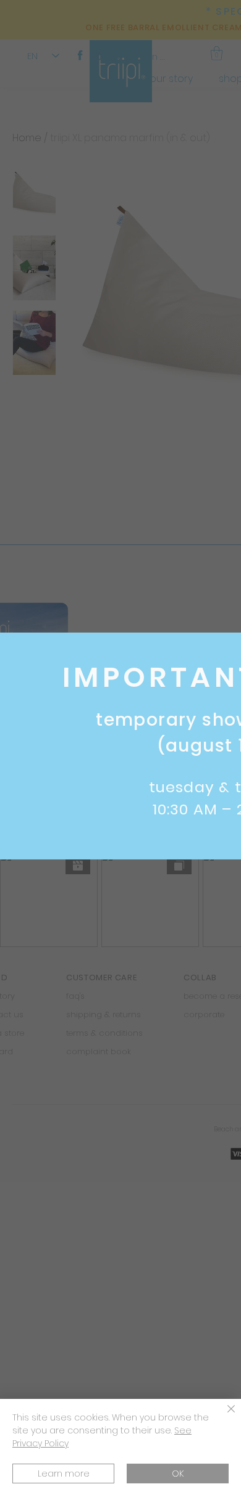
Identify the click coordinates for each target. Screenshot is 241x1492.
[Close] (224, 1416)
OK (178, 1473)
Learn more (64, 1473)
